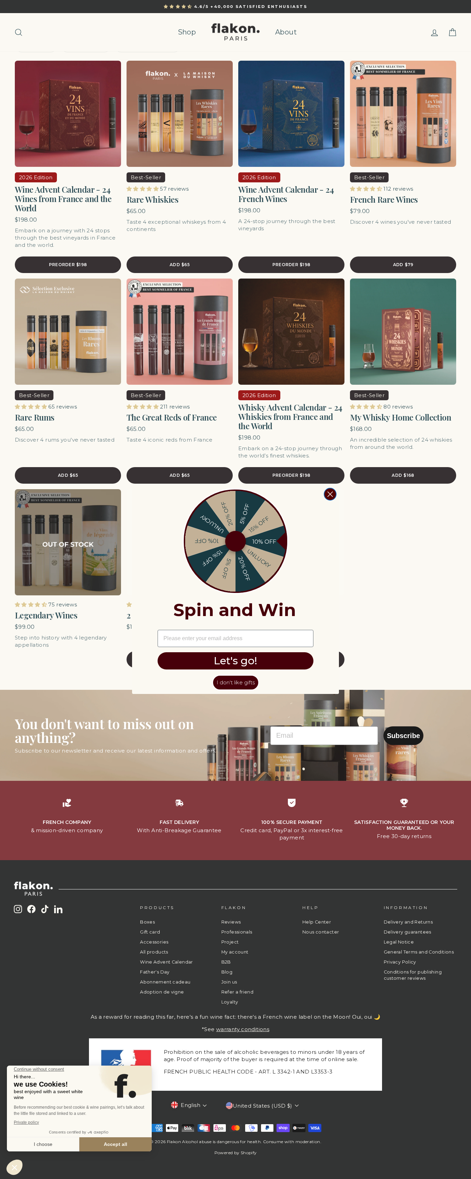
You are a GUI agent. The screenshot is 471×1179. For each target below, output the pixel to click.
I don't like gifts (236, 682)
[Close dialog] (330, 494)
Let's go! (235, 660)
